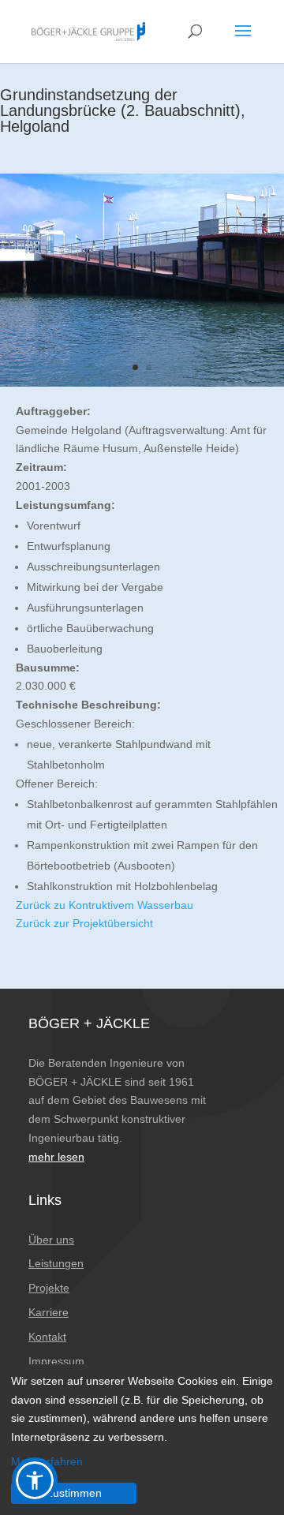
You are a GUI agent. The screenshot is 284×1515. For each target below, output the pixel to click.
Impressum (56, 1361)
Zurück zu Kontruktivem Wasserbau (104, 905)
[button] (35, 1480)
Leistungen (56, 1263)
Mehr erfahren (47, 1461)
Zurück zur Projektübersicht (84, 923)
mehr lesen (56, 1156)
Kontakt (47, 1336)
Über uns (51, 1239)
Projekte (48, 1287)
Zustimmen (74, 1493)
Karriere (48, 1312)
